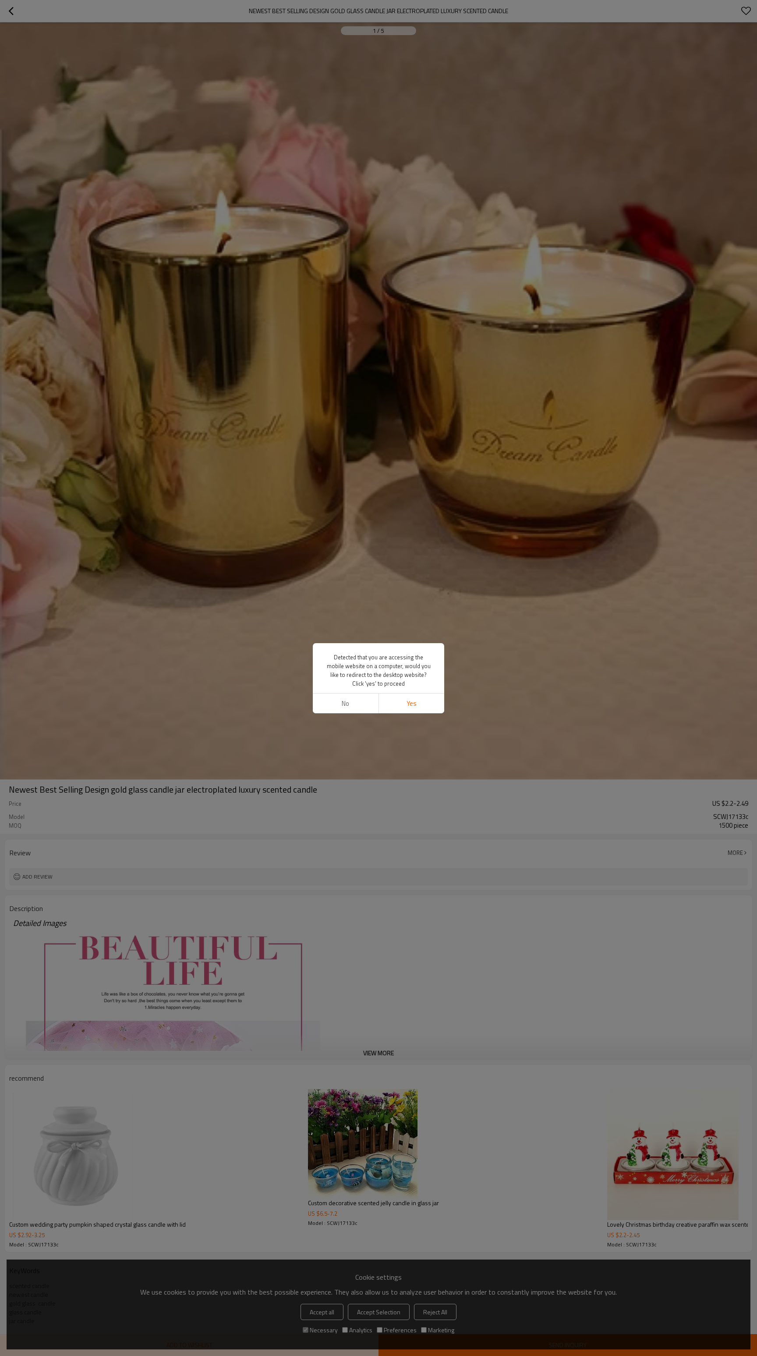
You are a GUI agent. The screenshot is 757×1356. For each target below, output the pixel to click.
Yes (412, 703)
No (345, 703)
